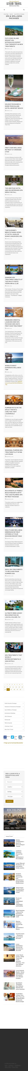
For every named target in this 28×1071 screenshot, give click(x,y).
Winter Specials (8, 723)
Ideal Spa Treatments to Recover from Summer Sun (13, 571)
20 (20, 689)
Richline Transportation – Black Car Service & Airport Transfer (20, 843)
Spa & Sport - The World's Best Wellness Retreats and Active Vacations (20, 986)
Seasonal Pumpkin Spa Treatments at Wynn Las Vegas (13, 452)
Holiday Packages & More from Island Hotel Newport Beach (14, 106)
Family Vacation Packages (11, 703)
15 (5, 689)
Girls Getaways (8, 716)
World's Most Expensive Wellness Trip (13, 367)
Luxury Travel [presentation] (9, 836)
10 (10, 687)
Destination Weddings (10, 713)
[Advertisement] (15, 756)
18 (14, 689)
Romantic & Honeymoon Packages (13, 706)
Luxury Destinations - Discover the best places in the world (19, 947)
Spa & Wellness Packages (19, 14)
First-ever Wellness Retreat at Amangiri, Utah (13, 150)
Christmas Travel (9, 726)
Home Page (6, 14)
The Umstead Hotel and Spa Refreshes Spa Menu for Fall (14, 190)
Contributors (17, 1065)
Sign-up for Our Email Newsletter (14, 742)
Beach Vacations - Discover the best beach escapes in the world (20, 913)
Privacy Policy (15, 1067)
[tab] (9, 836)
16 (8, 689)
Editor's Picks (8, 1067)
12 (16, 687)
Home (6, 1065)
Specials (11, 14)
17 (11, 689)
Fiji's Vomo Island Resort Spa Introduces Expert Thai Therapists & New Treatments (14, 42)
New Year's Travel (9, 729)
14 (22, 687)
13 (19, 687)
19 (17, 689)
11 (13, 687)
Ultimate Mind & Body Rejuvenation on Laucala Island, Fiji (13, 615)
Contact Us (11, 1065)
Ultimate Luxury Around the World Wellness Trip (13, 383)
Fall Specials (7, 719)
